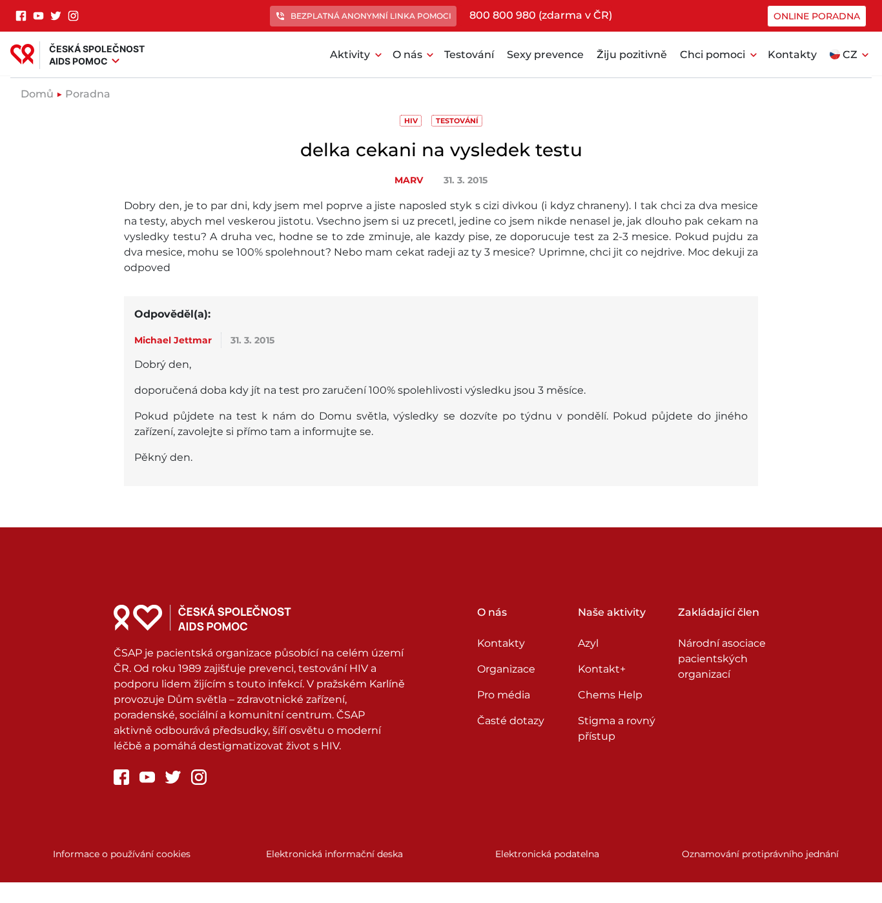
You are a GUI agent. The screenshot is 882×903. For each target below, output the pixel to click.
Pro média (503, 695)
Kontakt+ (602, 669)
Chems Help (610, 695)
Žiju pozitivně (632, 54)
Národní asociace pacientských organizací (722, 658)
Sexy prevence (545, 54)
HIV (411, 120)
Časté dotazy (510, 721)
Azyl (588, 643)
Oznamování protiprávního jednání (760, 854)
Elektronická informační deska (334, 854)
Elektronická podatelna (547, 854)
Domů (37, 94)
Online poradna (817, 16)
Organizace (506, 669)
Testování (469, 54)
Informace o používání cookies (121, 854)
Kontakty (792, 54)
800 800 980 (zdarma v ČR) (540, 15)
